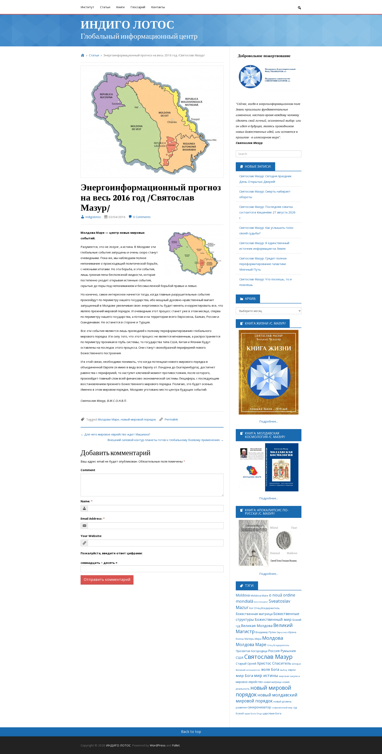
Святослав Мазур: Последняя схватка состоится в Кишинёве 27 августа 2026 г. (267, 212)
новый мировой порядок (138, 419)
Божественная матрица (254, 614)
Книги (120, 7)
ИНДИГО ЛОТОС (127, 24)
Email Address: (93, 518)
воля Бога (270, 669)
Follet (176, 745)
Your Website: (91, 536)
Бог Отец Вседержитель (264, 608)
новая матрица (273, 682)
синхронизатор (259, 707)
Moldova (243, 595)
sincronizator (261, 601)
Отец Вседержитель (278, 645)
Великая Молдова (257, 625)
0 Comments (141, 217)
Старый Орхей (246, 663)
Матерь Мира (253, 639)
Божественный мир (273, 619)
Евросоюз (282, 632)
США (239, 657)
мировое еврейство (249, 682)
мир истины (266, 675)
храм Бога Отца (253, 713)
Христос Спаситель (274, 663)
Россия (274, 650)
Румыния (288, 650)
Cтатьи (105, 7)
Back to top (191, 731)
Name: (87, 501)
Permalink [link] (171, 419)
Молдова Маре (108, 419)
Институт (87, 7)
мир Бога (244, 675)
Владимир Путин (265, 632)
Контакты (158, 7)
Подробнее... (268, 421)
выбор (283, 670)
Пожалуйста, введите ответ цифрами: (111, 553)
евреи (292, 670)
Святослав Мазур (268, 657)
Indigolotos (93, 217)
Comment (88, 470)
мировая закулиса (289, 676)
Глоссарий (138, 7)
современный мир (282, 707)
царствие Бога (272, 713)
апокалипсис (253, 670)
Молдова (272, 638)
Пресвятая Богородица (251, 651)
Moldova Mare (259, 595)
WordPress (158, 745)
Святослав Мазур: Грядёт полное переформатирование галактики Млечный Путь (263, 263)
